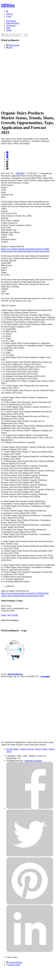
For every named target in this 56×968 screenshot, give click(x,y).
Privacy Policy (42, 749)
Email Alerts (14, 45)
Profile (15, 615)
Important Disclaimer (33, 760)
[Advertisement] (28, 79)
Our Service (11, 21)
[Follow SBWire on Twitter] (29, 856)
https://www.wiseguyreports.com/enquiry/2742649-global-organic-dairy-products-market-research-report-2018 (25, 594)
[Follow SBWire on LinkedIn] (29, 951)
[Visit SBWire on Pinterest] (29, 904)
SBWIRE (20, 173)
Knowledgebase (15, 962)
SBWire (8, 5)
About (8, 30)
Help (8, 28)
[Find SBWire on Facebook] (29, 808)
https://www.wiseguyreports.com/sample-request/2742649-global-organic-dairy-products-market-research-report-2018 (25, 250)
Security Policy (12, 749)
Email (3, 615)
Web (9, 615)
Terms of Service (27, 749)
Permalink (45, 676)
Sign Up (9, 14)
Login (8, 16)
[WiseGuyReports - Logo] (14, 665)
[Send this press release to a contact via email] (7, 152)
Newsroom (10, 25)
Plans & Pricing (12, 23)
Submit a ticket (14, 965)
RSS (10, 47)
